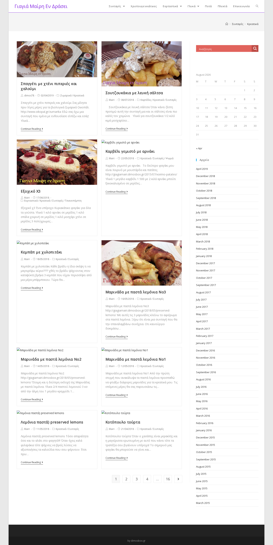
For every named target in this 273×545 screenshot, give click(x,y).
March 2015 (203, 503)
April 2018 (202, 234)
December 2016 (205, 350)
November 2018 (205, 183)
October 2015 (204, 452)
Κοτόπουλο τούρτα (123, 422)
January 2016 (204, 430)
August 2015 (203, 466)
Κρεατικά (79, 95)
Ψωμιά (169, 158)
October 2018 (204, 190)
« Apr (199, 148)
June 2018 (202, 220)
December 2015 (205, 437)
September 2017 (206, 285)
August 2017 (203, 292)
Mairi (112, 100)
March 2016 (203, 415)
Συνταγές (171, 100)
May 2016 (201, 401)
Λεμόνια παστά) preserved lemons (52, 422)
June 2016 (202, 394)
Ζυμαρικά (66, 95)
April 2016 (202, 408)
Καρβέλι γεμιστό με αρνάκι (130, 151)
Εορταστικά (31, 200)
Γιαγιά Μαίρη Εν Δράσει (41, 6)
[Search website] (257, 6)
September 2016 (206, 372)
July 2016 (201, 387)
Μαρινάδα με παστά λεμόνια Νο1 (136, 359)
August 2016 (203, 379)
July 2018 (201, 212)
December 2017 (205, 263)
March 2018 (203, 241)
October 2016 (204, 365)
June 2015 (202, 481)
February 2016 (204, 423)
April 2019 (202, 169)
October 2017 (204, 278)
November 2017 (205, 270)
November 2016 (205, 357)
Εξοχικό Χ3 (31, 191)
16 (168, 479)
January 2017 (204, 343)
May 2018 (201, 227)
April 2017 (202, 321)
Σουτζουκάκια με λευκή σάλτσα (134, 92)
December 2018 (205, 176)
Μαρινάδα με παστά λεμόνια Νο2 (51, 359)
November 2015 (205, 445)
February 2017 (204, 336)
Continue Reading (31, 129)
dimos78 (29, 95)
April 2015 (202, 496)
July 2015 (201, 474)
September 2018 (206, 198)
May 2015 (201, 488)
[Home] (226, 24)
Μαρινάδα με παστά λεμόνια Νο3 (136, 292)
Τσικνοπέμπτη (73, 200)
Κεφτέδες (145, 100)
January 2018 (204, 256)
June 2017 (202, 307)
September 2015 (206, 459)
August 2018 (203, 205)
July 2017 (201, 299)
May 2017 (201, 314)
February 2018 (204, 248)
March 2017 (203, 328)
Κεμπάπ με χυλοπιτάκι (41, 252)
